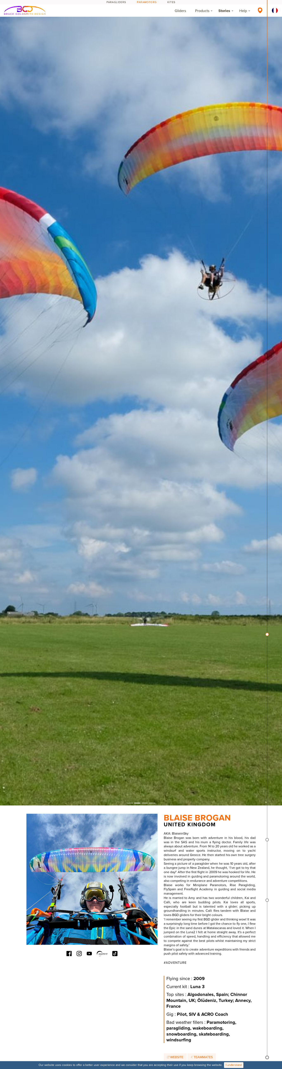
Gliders (180, 10)
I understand (234, 1065)
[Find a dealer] (260, 10)
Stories (224, 10)
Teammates (203, 1057)
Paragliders (116, 2)
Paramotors (147, 2)
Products (202, 10)
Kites (171, 2)
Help (243, 10)
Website (176, 1057)
